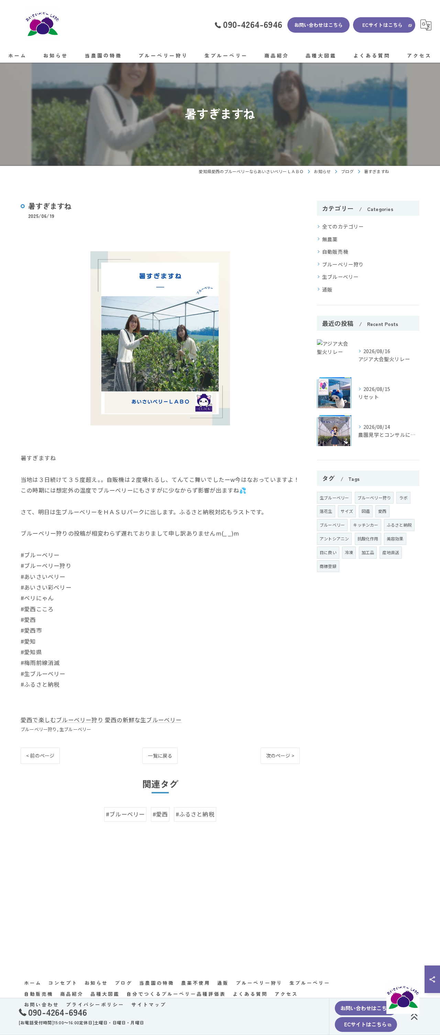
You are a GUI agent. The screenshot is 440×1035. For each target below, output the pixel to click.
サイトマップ (148, 1004)
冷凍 (349, 552)
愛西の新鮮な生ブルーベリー (143, 720)
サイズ (347, 511)
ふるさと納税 (399, 525)
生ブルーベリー (75, 729)
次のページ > (280, 755)
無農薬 (330, 239)
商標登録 (328, 566)
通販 (327, 289)
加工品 (368, 552)
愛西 (382, 511)
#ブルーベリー (125, 814)
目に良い (328, 552)
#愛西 (160, 814)
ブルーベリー (332, 525)
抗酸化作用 (368, 538)
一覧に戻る (160, 755)
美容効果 (395, 538)
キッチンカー (365, 525)
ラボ (403, 497)
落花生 (326, 511)
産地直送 (390, 552)
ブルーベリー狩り (39, 729)
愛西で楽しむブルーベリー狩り (62, 720)
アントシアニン (334, 538)
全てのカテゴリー (343, 226)
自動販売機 (335, 251)
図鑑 (366, 511)
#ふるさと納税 (195, 814)
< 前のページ (40, 755)
